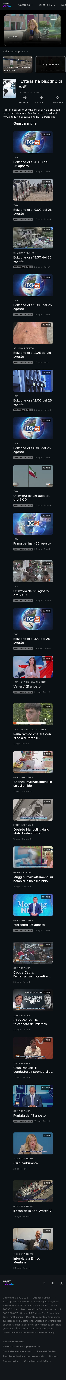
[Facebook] (44, 1283)
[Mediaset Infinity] (7, 5)
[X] (61, 1283)
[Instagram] (52, 1283)
